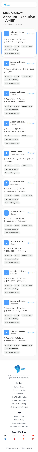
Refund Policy (19, 420)
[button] (19, 43)
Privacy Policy (19, 416)
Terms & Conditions (19, 423)
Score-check (20, 394)
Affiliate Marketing (20, 397)
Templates (20, 387)
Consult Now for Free (20, 407)
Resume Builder (20, 390)
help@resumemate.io (20, 426)
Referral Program (20, 400)
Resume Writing (20, 404)
